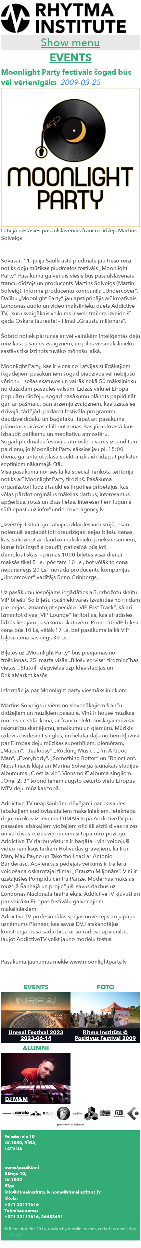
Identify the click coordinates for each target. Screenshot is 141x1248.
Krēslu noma (17, 1223)
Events (71, 57)
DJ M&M (16, 1099)
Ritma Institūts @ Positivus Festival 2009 (105, 1035)
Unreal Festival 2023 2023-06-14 (36, 1035)
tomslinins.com (82, 1229)
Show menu (70, 42)
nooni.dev (126, 1229)
